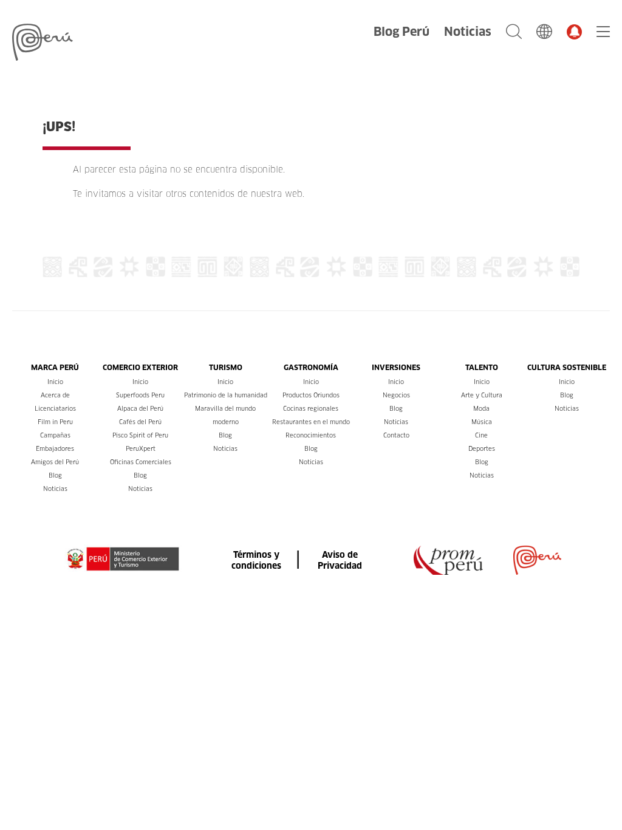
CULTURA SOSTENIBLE (566, 367)
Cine (481, 435)
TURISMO (225, 367)
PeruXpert (141, 449)
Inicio (55, 382)
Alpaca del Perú (140, 409)
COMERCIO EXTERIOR (140, 367)
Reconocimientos (310, 435)
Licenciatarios (55, 409)
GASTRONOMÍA (311, 367)
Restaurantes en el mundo (311, 422)
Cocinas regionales (310, 409)
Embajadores (55, 449)
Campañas (55, 435)
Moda (481, 409)
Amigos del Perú (55, 462)
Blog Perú (401, 31)
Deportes (481, 449)
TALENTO (481, 367)
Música (481, 422)
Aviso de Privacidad (340, 560)
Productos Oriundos (311, 395)
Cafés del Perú (140, 422)
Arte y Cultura (481, 395)
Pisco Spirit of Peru (140, 435)
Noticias (467, 31)
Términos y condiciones (256, 560)
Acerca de (55, 395)
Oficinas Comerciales (140, 462)
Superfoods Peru (140, 395)
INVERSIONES (396, 367)
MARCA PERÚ (55, 367)
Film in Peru (55, 422)
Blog (55, 475)
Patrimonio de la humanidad (225, 395)
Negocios (396, 395)
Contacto (396, 435)
